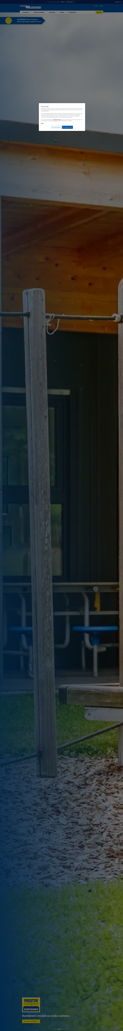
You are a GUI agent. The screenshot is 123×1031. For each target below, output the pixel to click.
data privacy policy (57, 119)
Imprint (42, 123)
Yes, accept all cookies (67, 127)
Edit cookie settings (56, 127)
